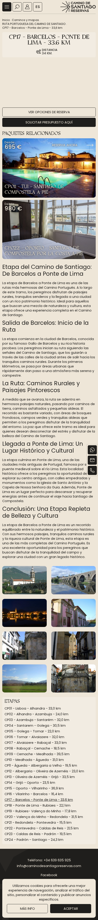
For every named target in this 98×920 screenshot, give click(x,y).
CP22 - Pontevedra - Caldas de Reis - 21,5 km (42, 828)
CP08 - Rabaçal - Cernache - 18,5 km (35, 748)
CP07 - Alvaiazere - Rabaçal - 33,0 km (36, 742)
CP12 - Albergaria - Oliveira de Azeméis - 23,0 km (44, 771)
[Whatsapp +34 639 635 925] (92, 449)
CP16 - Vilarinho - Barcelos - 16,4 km (34, 794)
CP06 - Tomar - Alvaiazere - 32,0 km (34, 737)
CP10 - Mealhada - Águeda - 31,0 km (34, 759)
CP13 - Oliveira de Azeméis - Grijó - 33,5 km (40, 777)
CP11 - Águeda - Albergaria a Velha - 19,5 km (41, 765)
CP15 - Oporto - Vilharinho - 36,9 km (34, 788)
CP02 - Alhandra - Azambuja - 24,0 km (36, 714)
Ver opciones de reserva (49, 112)
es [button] (38, 6)
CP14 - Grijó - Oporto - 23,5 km (30, 782)
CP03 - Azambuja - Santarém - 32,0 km (37, 720)
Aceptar (71, 908)
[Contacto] (92, 460)
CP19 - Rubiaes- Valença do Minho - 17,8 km (40, 811)
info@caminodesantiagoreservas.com (49, 866)
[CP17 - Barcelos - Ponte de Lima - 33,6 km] (24, 580)
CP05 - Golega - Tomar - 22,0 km (32, 731)
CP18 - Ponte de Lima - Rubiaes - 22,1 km (37, 805)
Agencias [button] (27, 6)
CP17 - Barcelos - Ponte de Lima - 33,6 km (32, 27)
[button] (6, 6)
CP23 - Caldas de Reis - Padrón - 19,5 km (38, 834)
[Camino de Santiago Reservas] (78, 7)
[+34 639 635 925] (92, 470)
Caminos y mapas (25, 20)
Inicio (6, 20)
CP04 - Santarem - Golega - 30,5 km (35, 725)
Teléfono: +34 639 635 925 (49, 860)
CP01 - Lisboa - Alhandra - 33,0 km (33, 708)
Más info (27, 908)
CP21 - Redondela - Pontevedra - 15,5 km (38, 822)
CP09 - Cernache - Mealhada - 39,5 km (37, 754)
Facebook (49, 875)
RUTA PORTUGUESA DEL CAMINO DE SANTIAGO (34, 24)
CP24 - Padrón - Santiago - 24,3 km (34, 839)
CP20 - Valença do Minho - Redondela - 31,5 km (44, 817)
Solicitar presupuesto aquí (49, 122)
